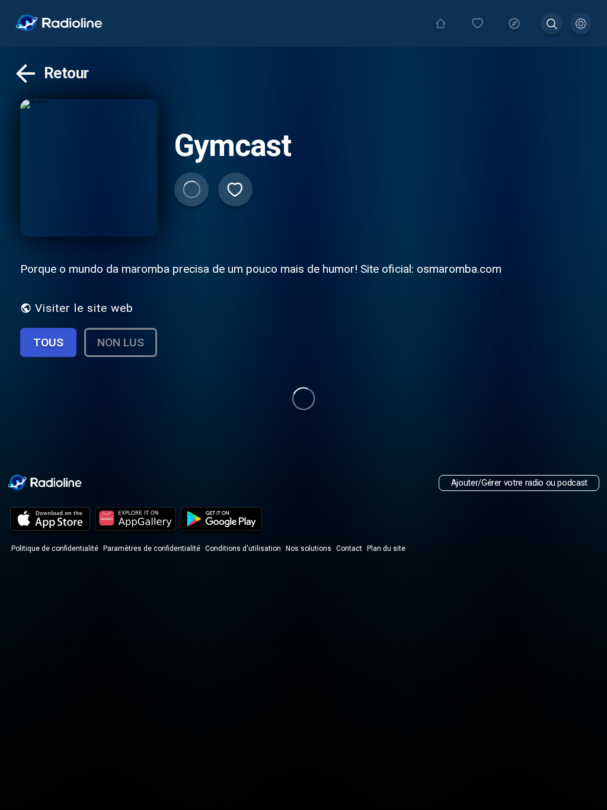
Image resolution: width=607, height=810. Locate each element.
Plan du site (386, 548)
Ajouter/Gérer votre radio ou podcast (519, 483)
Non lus (120, 342)
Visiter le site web (84, 308)
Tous (48, 342)
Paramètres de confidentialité (151, 548)
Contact (349, 548)
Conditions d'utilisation (243, 548)
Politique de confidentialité (54, 548)
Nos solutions (308, 548)
